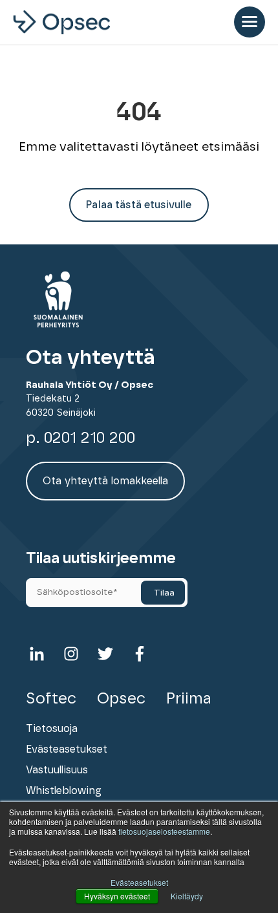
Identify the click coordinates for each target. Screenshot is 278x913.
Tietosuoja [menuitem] (52, 729)
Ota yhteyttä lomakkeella (105, 481)
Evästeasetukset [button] (139, 882)
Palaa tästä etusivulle (138, 205)
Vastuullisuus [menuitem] (57, 770)
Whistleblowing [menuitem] (64, 791)
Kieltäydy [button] (187, 895)
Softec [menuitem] (51, 699)
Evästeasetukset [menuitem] (66, 749)
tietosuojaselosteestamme (164, 831)
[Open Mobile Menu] (249, 22)
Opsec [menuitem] (121, 699)
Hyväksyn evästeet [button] (117, 895)
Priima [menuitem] (188, 699)
